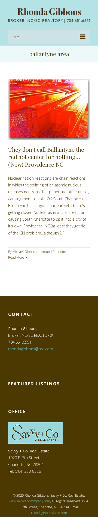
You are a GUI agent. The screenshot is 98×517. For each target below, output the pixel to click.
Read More (16, 257)
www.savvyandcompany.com (29, 501)
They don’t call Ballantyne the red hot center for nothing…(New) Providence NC (46, 156)
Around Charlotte (53, 251)
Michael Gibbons (24, 251)
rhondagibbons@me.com (30, 348)
